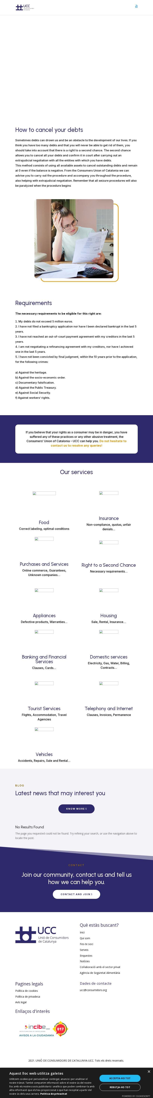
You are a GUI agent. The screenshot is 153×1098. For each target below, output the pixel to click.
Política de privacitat (53, 1093)
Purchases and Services (44, 564)
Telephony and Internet (109, 708)
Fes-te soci (86, 944)
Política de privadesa (27, 996)
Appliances (44, 615)
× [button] (148, 1071)
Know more (75, 808)
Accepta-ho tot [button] (120, 1078)
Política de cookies (26, 991)
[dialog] (76, 1083)
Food (44, 522)
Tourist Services (44, 708)
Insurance (109, 518)
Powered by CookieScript (136, 1096)
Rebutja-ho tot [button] (120, 1087)
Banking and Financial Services (44, 659)
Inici (82, 932)
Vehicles (44, 754)
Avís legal (20, 1002)
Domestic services (108, 657)
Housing (109, 615)
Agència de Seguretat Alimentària (100, 973)
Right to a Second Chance (109, 565)
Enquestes (86, 955)
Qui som (85, 938)
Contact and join (75, 894)
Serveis (84, 950)
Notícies (85, 961)
